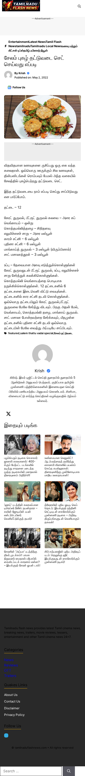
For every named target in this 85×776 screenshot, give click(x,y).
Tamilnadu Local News (46, 46)
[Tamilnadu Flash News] (21, 6)
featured (13, 333)
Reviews (11, 665)
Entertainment (18, 41)
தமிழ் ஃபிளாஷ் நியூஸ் (36, 50)
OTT (7, 670)
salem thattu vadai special (36, 333)
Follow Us (19, 87)
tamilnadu (23, 46)
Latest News (37, 41)
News (9, 660)
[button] (79, 6)
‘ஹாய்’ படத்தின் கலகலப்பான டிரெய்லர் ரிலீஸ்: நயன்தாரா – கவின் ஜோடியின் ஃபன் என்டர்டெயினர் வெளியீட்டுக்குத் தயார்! (21, 511)
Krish (22, 73)
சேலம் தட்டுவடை (63, 333)
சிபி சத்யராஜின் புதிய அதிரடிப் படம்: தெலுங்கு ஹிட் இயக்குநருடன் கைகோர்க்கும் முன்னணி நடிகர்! (62, 557)
